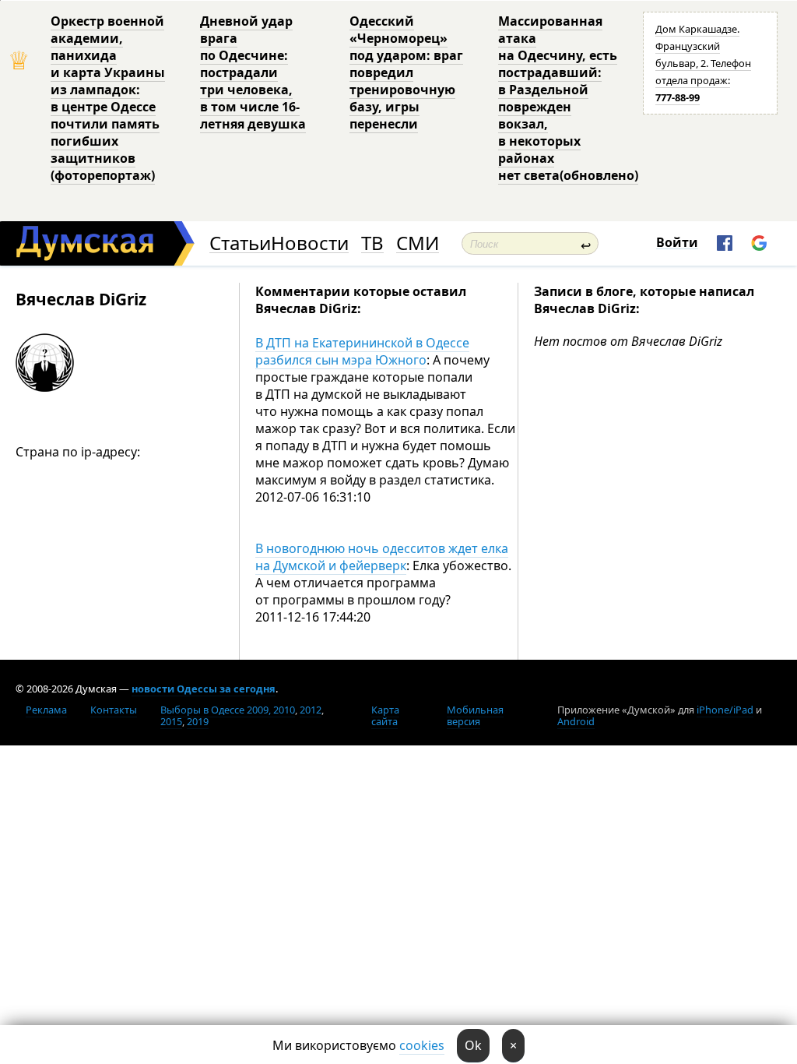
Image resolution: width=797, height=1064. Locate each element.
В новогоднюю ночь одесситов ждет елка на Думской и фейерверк (381, 557)
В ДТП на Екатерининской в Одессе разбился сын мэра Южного (362, 351)
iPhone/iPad (725, 710)
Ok (473, 1045)
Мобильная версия (475, 715)
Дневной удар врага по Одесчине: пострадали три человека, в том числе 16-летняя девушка (253, 72)
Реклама (46, 710)
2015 (171, 721)
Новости (310, 243)
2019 (198, 721)
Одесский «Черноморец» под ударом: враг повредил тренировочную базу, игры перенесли (406, 72)
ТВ (372, 243)
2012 (310, 710)
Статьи (240, 243)
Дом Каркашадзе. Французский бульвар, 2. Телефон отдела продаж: (703, 63)
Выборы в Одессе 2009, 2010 (227, 710)
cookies (421, 1045)
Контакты (113, 710)
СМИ (417, 243)
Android (576, 721)
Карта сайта (385, 715)
